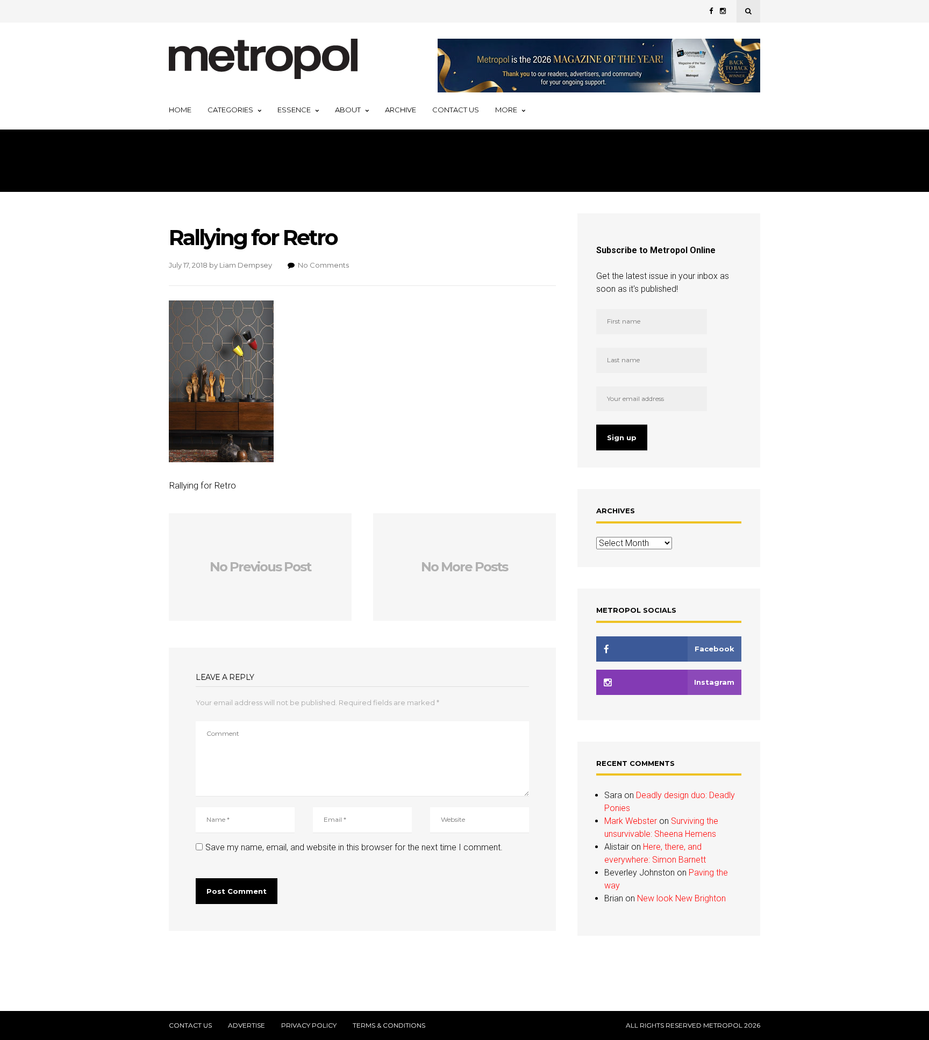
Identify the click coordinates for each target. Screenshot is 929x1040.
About (348, 109)
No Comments (323, 265)
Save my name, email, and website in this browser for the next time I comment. (354, 847)
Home (180, 109)
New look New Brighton (681, 898)
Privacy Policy (309, 1025)
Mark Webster (630, 821)
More (506, 109)
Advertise (246, 1025)
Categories (230, 109)
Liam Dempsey (245, 265)
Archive (400, 109)
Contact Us (455, 109)
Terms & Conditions (389, 1025)
